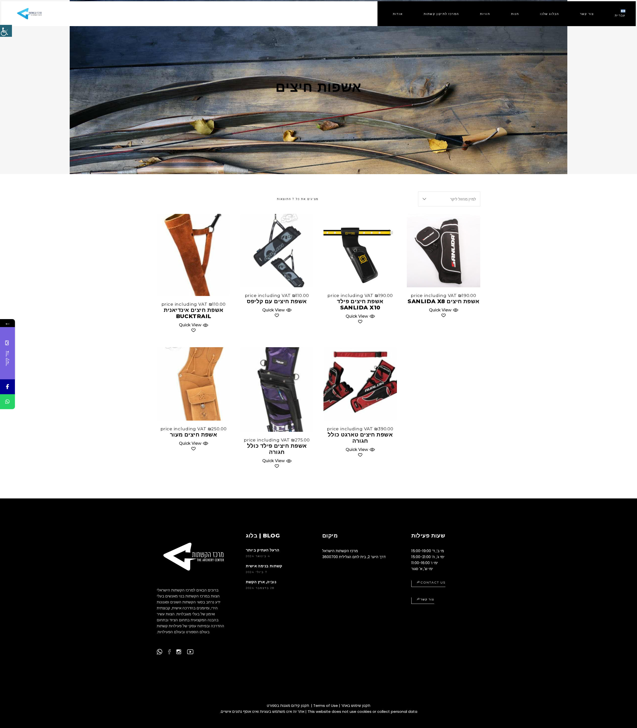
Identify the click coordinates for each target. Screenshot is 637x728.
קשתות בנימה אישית (264, 566)
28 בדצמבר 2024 (260, 588)
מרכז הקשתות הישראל (340, 550)
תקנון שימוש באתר (355, 705)
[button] (193, 324)
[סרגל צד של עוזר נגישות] (6, 31)
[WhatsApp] (7, 401)
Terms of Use (325, 705)
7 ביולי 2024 (256, 572)
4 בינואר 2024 (258, 556)
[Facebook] (7, 386)
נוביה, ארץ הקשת (261, 582)
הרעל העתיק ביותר (262, 550)
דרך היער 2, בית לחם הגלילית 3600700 (353, 556)
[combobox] (449, 199)
